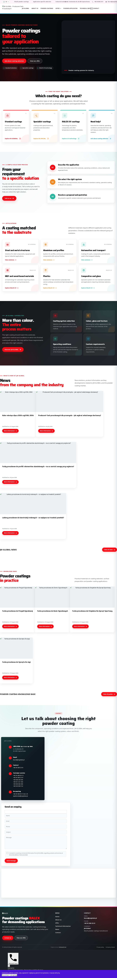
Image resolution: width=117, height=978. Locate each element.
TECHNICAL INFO (85, 8)
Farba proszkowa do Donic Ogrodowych (52, 611)
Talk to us (9, 198)
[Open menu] (92, 8)
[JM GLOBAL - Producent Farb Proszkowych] (16, 8)
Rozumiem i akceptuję (9, 975)
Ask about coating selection (14, 61)
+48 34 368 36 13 (18, 775)
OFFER (57, 8)
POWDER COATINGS (47, 8)
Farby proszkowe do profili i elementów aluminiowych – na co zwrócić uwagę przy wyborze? (38, 466)
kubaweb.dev (62, 947)
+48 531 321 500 (18, 782)
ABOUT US (35, 8)
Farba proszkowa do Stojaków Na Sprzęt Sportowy (92, 611)
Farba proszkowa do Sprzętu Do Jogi (16, 662)
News (57, 929)
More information (9, 431)
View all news (108, 549)
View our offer (35, 61)
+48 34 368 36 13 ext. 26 (20, 794)
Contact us (7, 938)
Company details (110, 947)
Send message (11, 861)
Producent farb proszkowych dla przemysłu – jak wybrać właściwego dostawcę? (69, 415)
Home (57, 916)
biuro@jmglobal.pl (19, 760)
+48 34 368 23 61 (18, 767)
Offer (57, 923)
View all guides (108, 694)
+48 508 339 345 (18, 780)
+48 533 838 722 (18, 786)
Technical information (63, 926)
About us (58, 920)
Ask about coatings (105, 8)
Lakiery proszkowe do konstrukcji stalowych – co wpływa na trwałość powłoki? (33, 517)
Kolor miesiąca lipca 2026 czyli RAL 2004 (18, 415)
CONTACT (96, 8)
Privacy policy (100, 947)
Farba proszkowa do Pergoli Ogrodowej (17, 611)
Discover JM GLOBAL (13, 349)
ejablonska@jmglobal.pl (20, 796)
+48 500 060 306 (18, 784)
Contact (58, 932)
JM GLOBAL (25, 8)
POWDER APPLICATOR (70, 8)
